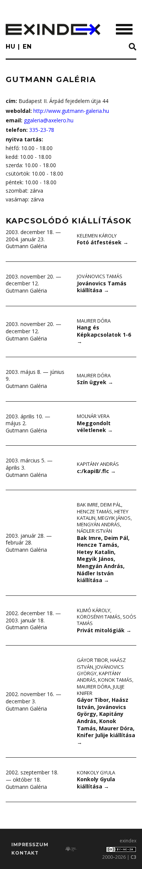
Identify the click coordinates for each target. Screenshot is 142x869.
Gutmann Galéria (26, 246)
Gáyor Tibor (92, 660)
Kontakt (25, 853)
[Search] (132, 47)
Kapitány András (98, 464)
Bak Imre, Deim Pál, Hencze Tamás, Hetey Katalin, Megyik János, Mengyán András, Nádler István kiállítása (103, 559)
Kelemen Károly (97, 235)
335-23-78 (41, 129)
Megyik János (114, 517)
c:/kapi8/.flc (96, 471)
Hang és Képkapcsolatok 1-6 (104, 334)
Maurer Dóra (94, 320)
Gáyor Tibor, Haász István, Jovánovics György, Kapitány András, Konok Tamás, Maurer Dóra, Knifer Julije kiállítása (106, 721)
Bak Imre (87, 504)
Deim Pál (110, 504)
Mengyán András (98, 524)
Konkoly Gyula (96, 772)
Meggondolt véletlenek (95, 426)
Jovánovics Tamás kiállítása (101, 287)
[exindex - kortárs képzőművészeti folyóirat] (53, 29)
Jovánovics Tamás (99, 276)
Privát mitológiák (104, 630)
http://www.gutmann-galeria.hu (71, 110)
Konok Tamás (115, 679)
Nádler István (94, 530)
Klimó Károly (93, 610)
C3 (133, 857)
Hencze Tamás (94, 511)
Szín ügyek (95, 382)
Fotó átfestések (102, 242)
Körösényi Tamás (98, 616)
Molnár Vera (93, 416)
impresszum (29, 844)
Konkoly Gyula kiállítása (96, 783)
